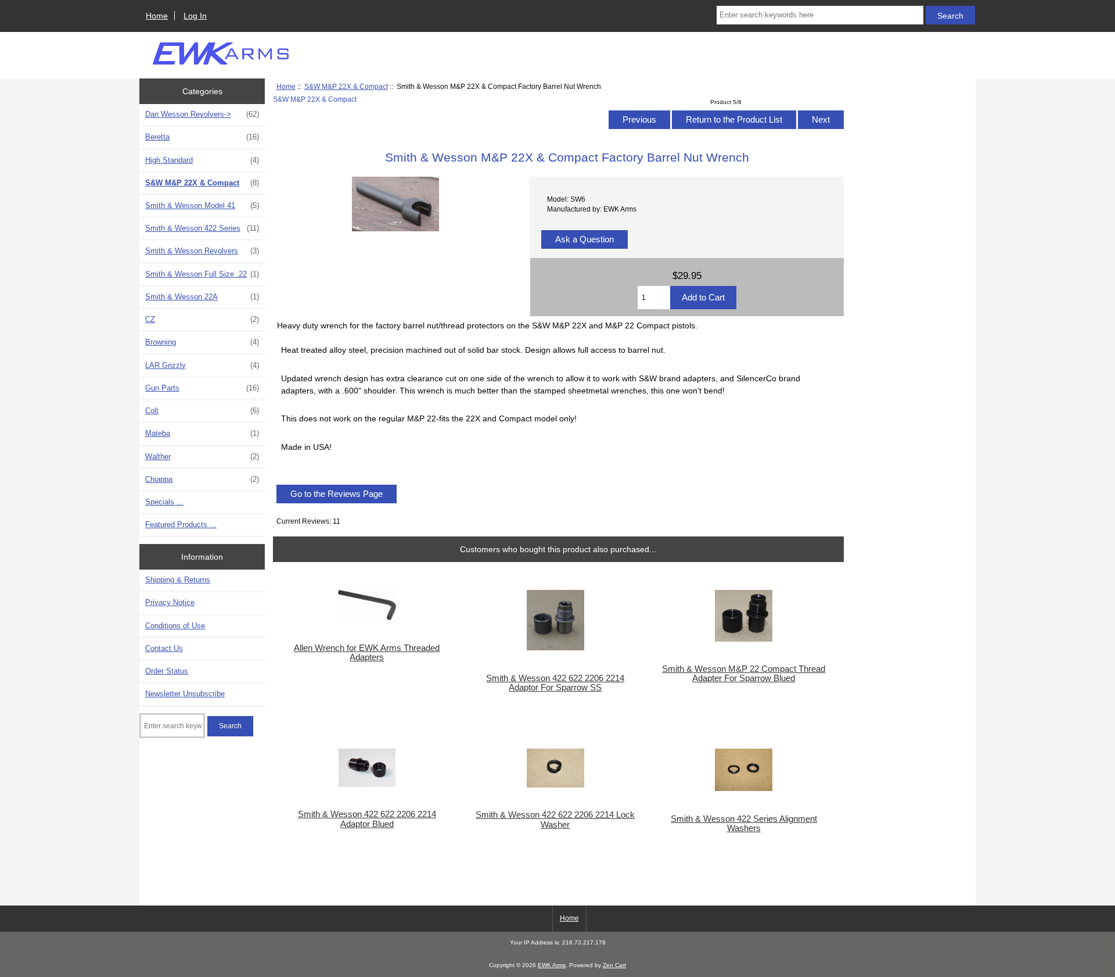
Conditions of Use (175, 625)
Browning (202, 342)
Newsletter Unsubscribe (185, 693)
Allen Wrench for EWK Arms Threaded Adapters (367, 652)
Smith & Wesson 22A (202, 296)
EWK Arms (552, 965)
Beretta (202, 137)
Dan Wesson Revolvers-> (202, 114)
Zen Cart (614, 965)
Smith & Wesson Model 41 (202, 205)
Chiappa (202, 479)
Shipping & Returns (177, 579)
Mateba (202, 433)
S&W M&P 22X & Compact (346, 86)
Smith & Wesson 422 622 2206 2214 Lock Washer (555, 819)
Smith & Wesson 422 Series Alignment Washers (744, 823)
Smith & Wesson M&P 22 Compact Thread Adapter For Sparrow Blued (743, 673)
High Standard (202, 160)
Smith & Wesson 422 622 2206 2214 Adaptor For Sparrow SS (555, 683)
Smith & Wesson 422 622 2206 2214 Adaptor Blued (367, 819)
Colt (202, 410)
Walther (202, 456)
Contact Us (164, 648)
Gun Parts (202, 388)
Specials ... (164, 502)
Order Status (166, 671)
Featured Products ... (181, 524)
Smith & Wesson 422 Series (202, 228)
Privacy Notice (170, 602)
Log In (195, 15)
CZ (202, 319)
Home (157, 15)
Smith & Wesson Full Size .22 (202, 274)
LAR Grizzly (202, 365)
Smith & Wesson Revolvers (202, 250)
